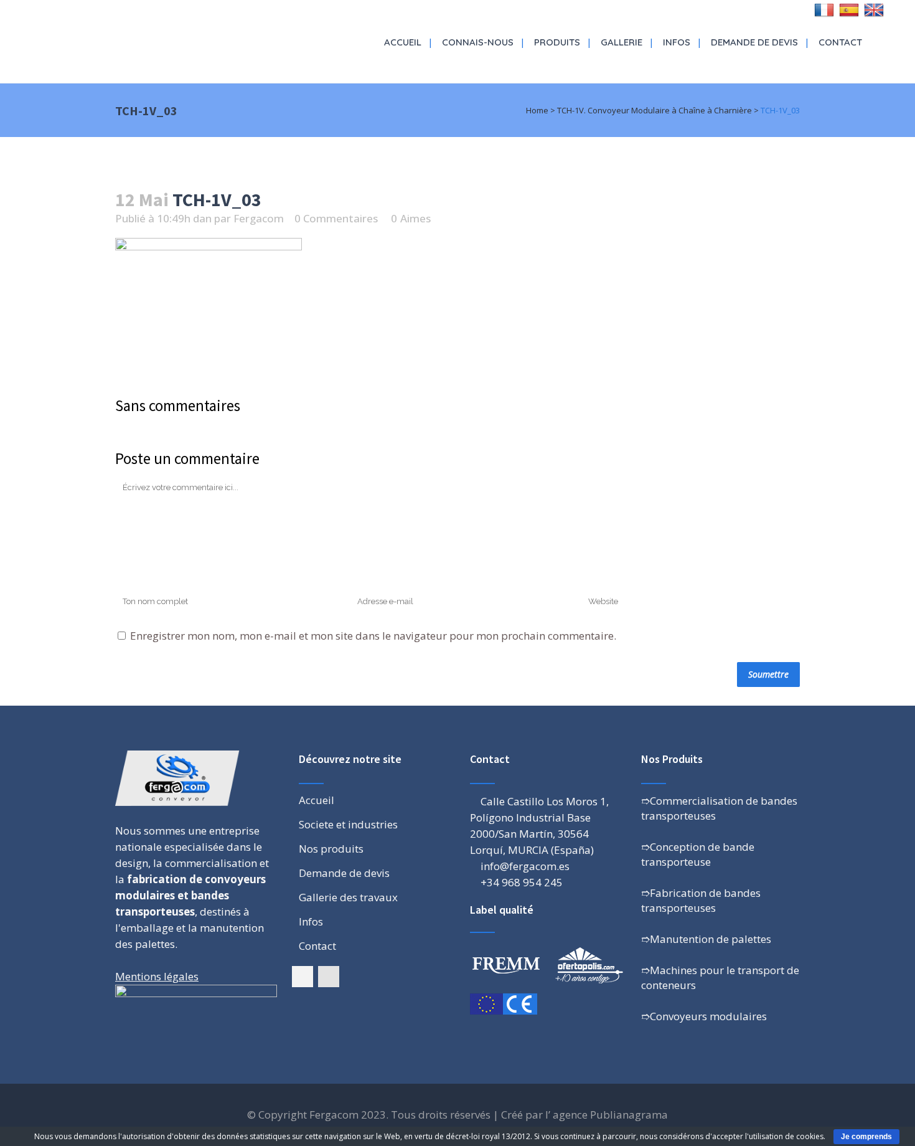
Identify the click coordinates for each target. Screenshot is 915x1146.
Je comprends (866, 1136)
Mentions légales (157, 976)
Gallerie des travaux (348, 897)
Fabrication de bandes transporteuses (701, 900)
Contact (317, 946)
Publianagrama (629, 1114)
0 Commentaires (336, 218)
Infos (311, 922)
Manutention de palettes (710, 939)
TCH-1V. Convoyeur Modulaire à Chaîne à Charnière (654, 110)
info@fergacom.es (525, 866)
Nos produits (331, 849)
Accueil (316, 800)
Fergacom (258, 218)
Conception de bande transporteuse (697, 854)
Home (537, 110)
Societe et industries (348, 824)
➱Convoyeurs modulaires (704, 1016)
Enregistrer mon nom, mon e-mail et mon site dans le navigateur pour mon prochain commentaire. (373, 635)
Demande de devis (344, 873)
